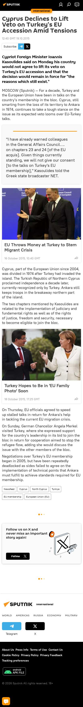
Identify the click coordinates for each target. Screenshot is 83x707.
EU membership (12, 496)
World (7, 615)
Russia (38, 615)
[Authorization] (61, 4)
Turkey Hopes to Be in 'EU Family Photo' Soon (36, 388)
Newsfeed (9, 489)
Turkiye (55, 489)
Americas (22, 615)
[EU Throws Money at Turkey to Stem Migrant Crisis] (41, 214)
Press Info (22, 649)
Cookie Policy (10, 655)
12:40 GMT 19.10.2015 (15, 38)
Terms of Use (38, 649)
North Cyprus (39, 489)
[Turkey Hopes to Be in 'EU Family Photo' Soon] (41, 354)
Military (71, 615)
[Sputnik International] (12, 6)
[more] (76, 258)
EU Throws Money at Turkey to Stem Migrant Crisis (40, 247)
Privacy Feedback (51, 655)
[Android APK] (14, 671)
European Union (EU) (37, 496)
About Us (8, 649)
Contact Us (56, 649)
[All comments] (6, 701)
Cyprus (23, 489)
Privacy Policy (29, 655)
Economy (54, 615)
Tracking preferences (15, 660)
